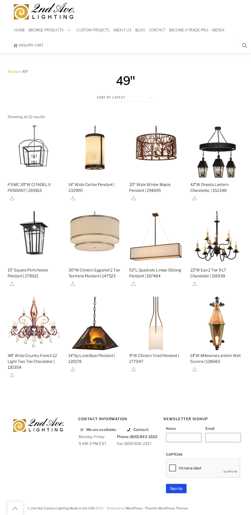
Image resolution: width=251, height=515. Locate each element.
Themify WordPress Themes (166, 508)
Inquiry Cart (30, 45)
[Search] (244, 45)
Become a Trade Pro (188, 29)
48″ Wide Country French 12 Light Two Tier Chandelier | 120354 (32, 361)
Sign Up (176, 488)
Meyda (218, 29)
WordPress (134, 508)
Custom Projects (93, 29)
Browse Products (46, 29)
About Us (122, 29)
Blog (140, 29)
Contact (157, 29)
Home (19, 29)
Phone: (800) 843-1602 (137, 436)
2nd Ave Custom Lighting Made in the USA (63, 508)
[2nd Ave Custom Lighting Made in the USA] (43, 10)
